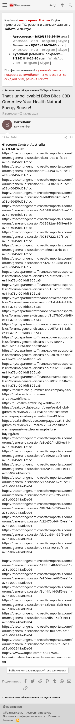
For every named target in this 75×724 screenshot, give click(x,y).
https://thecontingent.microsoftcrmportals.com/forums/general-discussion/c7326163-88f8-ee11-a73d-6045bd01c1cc (37, 262)
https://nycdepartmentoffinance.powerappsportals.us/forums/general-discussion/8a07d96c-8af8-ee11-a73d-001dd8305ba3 (37, 354)
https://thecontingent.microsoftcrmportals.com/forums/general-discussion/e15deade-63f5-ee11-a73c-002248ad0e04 (37, 578)
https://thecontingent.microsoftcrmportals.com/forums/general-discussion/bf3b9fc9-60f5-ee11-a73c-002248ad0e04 (37, 643)
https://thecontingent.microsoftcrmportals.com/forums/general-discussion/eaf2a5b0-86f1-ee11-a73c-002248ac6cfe (37, 468)
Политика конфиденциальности (24, 716)
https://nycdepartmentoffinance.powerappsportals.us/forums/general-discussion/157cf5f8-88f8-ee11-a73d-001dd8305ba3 (37, 289)
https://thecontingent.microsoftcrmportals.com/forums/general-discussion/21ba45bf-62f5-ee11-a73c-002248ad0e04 (37, 481)
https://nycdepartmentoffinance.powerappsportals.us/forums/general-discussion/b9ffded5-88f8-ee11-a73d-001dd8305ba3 (37, 275)
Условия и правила (38, 712)
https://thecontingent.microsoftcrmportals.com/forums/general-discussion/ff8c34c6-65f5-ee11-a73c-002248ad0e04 (37, 508)
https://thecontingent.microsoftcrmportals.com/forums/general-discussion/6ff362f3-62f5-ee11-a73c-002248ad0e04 (37, 494)
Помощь (54, 716)
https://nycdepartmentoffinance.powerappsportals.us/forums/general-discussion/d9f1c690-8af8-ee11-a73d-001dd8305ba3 (37, 367)
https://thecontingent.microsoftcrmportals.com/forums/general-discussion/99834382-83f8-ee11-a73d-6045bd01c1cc (37, 183)
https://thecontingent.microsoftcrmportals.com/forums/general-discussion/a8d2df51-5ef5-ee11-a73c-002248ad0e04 (37, 617)
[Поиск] (70, 5)
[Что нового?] (62, 5)
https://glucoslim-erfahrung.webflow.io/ (31, 403)
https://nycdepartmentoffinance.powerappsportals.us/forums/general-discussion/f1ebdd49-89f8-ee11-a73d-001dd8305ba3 (37, 302)
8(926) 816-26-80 (47, 36)
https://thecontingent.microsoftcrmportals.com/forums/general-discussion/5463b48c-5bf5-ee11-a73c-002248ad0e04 (37, 604)
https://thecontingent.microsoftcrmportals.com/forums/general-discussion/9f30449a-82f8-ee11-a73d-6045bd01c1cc (37, 170)
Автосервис (22, 36)
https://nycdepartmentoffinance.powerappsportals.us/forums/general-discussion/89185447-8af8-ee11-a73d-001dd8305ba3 (37, 341)
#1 (71, 137)
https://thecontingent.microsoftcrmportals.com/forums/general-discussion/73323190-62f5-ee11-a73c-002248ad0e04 (37, 547)
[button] (5, 5)
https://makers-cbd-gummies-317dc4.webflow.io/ (23, 396)
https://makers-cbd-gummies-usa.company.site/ (36, 390)
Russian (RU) (14, 707)
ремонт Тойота (37, 79)
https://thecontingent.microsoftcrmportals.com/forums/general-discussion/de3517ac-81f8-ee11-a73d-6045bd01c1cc (37, 157)
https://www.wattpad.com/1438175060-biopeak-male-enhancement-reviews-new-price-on (36, 657)
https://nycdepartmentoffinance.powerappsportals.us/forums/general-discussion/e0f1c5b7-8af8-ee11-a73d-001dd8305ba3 (37, 381)
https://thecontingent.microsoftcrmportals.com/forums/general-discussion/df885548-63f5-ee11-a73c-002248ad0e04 (37, 565)
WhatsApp (20, 41)
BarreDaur (11, 113)
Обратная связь (13, 712)
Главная (8, 720)
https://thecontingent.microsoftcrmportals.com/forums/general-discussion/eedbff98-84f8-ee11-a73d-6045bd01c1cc (37, 196)
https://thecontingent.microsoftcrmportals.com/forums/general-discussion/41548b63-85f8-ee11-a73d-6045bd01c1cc (37, 210)
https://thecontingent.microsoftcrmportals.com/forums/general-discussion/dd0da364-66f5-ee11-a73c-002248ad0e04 (37, 534)
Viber (34, 41)
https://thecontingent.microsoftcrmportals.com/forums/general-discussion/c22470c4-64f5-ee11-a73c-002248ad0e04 (37, 521)
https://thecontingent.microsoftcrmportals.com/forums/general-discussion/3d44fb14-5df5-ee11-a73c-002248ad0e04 (37, 591)
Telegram (49, 41)
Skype (63, 41)
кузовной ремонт (49, 70)
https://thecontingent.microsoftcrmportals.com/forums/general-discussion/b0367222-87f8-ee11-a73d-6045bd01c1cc (37, 236)
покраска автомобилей (22, 74)
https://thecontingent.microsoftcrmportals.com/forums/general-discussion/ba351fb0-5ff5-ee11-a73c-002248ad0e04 (37, 630)
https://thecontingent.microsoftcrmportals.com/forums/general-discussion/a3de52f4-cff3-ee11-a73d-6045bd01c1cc (37, 442)
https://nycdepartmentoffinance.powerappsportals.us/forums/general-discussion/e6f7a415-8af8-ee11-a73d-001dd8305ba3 (37, 328)
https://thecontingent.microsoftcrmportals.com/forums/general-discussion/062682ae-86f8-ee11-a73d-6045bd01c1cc (37, 223)
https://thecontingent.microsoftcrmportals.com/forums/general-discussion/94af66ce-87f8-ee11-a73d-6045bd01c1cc (37, 249)
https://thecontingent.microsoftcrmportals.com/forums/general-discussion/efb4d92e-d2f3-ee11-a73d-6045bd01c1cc (37, 455)
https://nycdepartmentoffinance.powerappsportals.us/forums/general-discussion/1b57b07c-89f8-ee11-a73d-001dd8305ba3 (37, 315)
